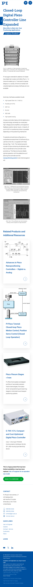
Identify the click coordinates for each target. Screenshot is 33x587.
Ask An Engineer (7, 524)
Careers (5, 527)
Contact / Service (8, 529)
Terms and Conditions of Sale (9, 574)
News (4, 533)
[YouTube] (4, 547)
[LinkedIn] (12, 548)
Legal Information (7, 572)
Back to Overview (11, 479)
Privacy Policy (15, 572)
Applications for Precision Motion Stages (12, 578)
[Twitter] (8, 548)
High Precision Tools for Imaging (10, 580)
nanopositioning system (10, 158)
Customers (6, 531)
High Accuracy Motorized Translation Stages (13, 583)
